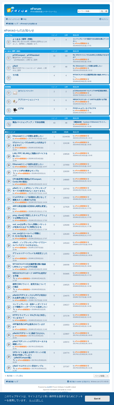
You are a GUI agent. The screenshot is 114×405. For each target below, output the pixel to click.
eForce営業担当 (81, 43)
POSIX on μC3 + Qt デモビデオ (84, 108)
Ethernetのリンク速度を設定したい (28, 164)
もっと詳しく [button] (36, 400)
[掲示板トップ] (17, 9)
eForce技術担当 (81, 59)
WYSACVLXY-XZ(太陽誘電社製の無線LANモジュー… (91, 76)
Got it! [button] (97, 398)
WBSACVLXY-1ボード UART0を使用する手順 (90, 99)
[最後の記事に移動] (88, 136)
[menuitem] (23, 19)
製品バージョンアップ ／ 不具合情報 (29, 122)
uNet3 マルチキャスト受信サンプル (28, 366)
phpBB (49, 387)
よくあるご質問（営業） (23, 39)
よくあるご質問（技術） (13, 51)
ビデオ (21, 108)
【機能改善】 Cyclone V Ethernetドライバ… (89, 122)
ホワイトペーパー (26, 91)
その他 (15, 75)
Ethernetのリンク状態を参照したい (28, 136)
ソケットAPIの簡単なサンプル (26, 171)
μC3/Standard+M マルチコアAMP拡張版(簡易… (90, 91)
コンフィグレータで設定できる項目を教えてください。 (91, 40)
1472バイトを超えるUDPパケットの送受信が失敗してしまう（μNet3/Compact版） (29, 355)
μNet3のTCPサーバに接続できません (29, 333)
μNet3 (15, 66)
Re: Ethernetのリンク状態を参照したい (87, 66)
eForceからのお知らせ (19, 30)
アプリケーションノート (28, 100)
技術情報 (8, 87)
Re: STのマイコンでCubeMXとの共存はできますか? (91, 56)
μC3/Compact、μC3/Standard (26, 55)
